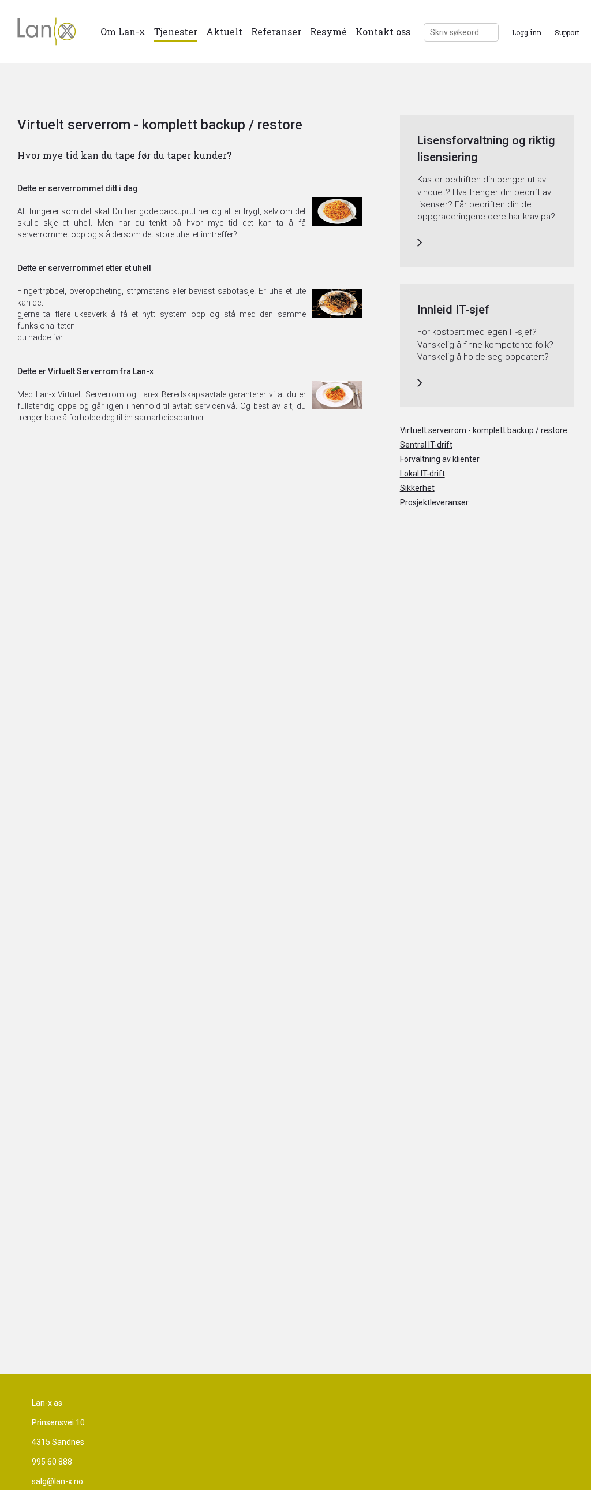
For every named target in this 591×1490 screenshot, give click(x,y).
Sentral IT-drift (426, 444)
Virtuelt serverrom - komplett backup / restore (483, 430)
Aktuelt (224, 31)
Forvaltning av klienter (440, 459)
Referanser (276, 31)
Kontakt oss (383, 31)
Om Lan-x (122, 31)
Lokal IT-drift (422, 473)
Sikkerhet (417, 488)
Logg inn (526, 32)
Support (567, 32)
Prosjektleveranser (434, 502)
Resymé (328, 31)
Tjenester (175, 31)
